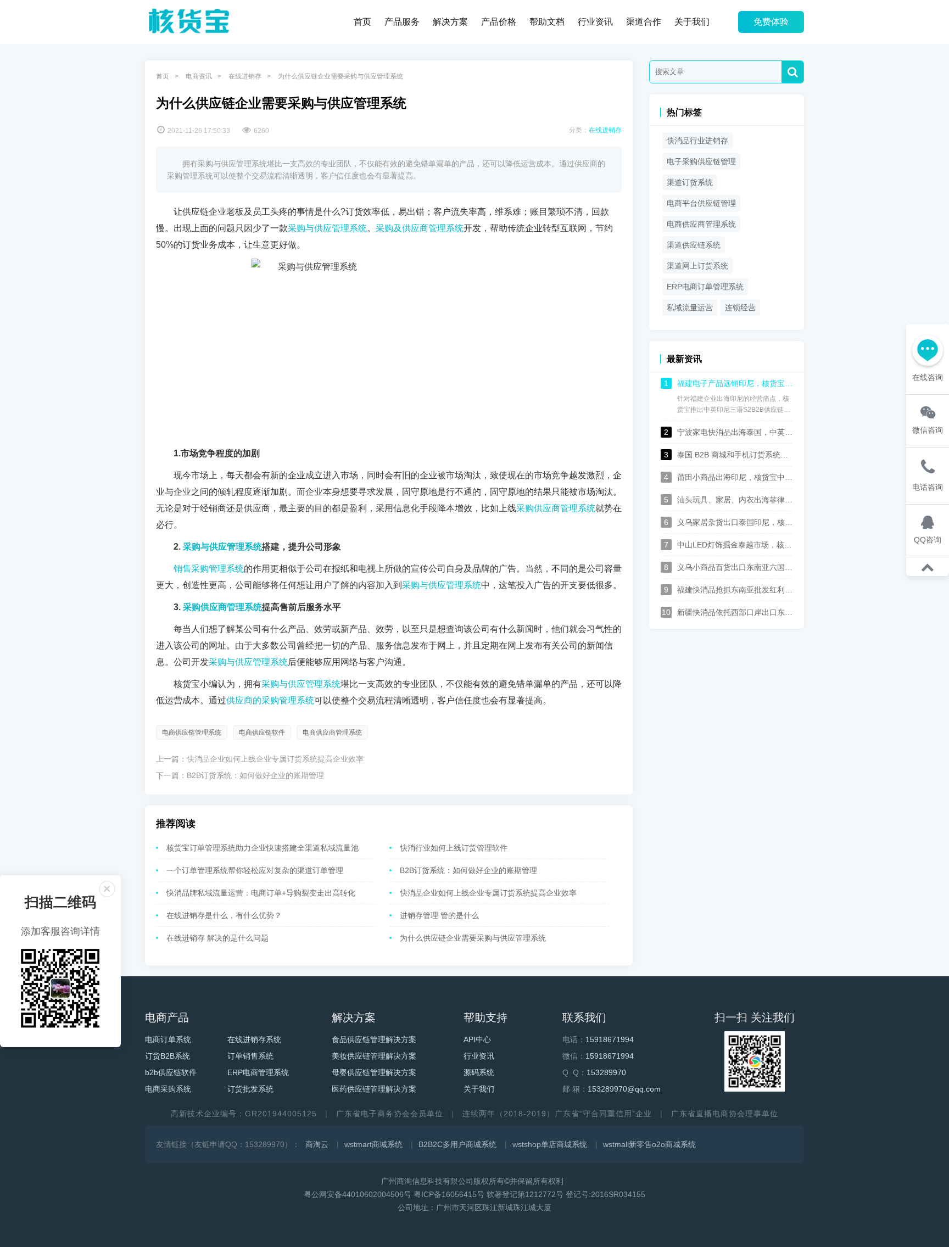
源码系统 (479, 1072)
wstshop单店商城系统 (549, 1144)
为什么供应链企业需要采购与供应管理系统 (473, 937)
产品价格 (498, 21)
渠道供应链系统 (694, 245)
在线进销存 (244, 76)
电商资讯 (199, 76)
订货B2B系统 (167, 1056)
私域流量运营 (690, 307)
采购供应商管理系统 (555, 508)
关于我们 (692, 21)
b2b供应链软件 (171, 1072)
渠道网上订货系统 (697, 265)
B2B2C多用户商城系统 (457, 1144)
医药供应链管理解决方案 (374, 1088)
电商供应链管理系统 (191, 732)
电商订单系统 (168, 1039)
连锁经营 (740, 307)
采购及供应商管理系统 (420, 228)
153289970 (606, 1072)
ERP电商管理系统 (258, 1072)
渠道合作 (643, 21)
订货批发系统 (250, 1088)
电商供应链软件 (262, 732)
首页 (362, 21)
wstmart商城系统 (373, 1144)
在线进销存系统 (254, 1039)
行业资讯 (595, 21)
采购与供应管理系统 (327, 228)
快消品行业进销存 (697, 140)
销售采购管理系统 (209, 568)
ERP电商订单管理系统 (705, 286)
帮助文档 (547, 21)
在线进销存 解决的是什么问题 (217, 937)
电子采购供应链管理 (701, 161)
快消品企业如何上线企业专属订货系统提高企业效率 (275, 758)
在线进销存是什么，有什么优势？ (224, 915)
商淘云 (316, 1144)
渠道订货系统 (690, 182)
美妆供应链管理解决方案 (374, 1056)
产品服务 (402, 21)
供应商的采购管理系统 (270, 700)
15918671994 (609, 1039)
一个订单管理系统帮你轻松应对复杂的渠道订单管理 (254, 870)
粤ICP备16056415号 (449, 1194)
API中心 (477, 1039)
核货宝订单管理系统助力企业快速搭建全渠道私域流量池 (262, 847)
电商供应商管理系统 (332, 732)
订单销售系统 (250, 1056)
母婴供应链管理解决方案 (374, 1072)
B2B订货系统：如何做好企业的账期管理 (255, 775)
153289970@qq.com (624, 1088)
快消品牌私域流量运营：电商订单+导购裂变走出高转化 (260, 892)
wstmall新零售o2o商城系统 (649, 1144)
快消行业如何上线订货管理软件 (453, 847)
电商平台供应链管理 (701, 203)
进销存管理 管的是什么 (439, 915)
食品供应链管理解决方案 (374, 1039)
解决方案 (450, 21)
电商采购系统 (168, 1088)
